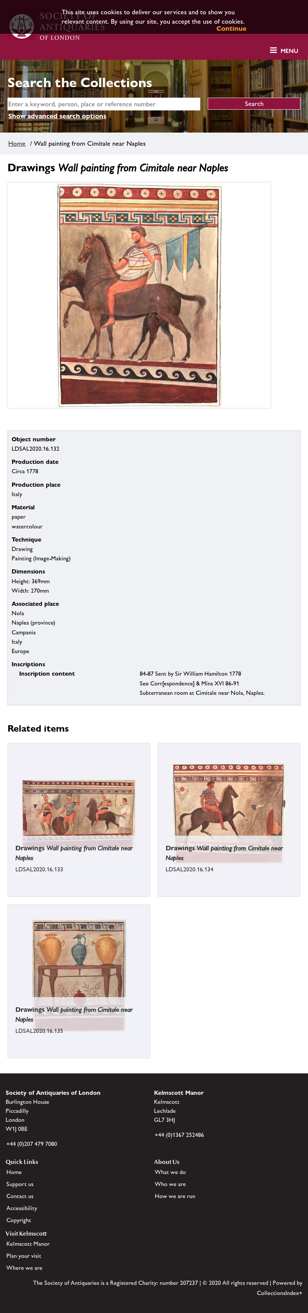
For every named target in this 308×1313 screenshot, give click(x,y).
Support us (19, 1184)
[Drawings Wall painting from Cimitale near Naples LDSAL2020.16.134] (159, 889)
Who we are (170, 1184)
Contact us (19, 1196)
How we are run (175, 1196)
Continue (231, 28)
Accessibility (21, 1208)
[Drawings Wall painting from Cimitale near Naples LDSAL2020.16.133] (8, 889)
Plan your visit (23, 1255)
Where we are (24, 1267)
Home (17, 143)
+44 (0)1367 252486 (179, 1134)
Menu (289, 50)
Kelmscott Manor (28, 1243)
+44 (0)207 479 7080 (31, 1143)
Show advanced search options (57, 116)
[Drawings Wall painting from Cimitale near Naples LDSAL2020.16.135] (8, 1051)
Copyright (18, 1220)
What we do (170, 1172)
